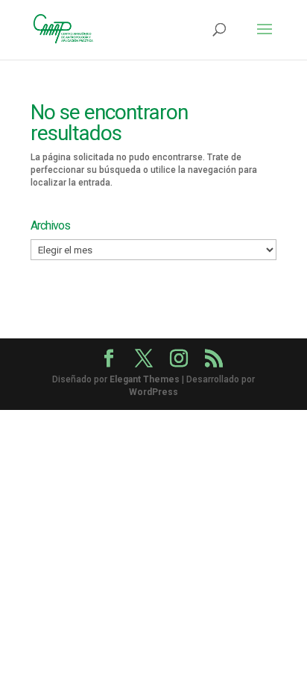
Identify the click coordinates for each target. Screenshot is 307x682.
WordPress (153, 392)
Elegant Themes (145, 379)
